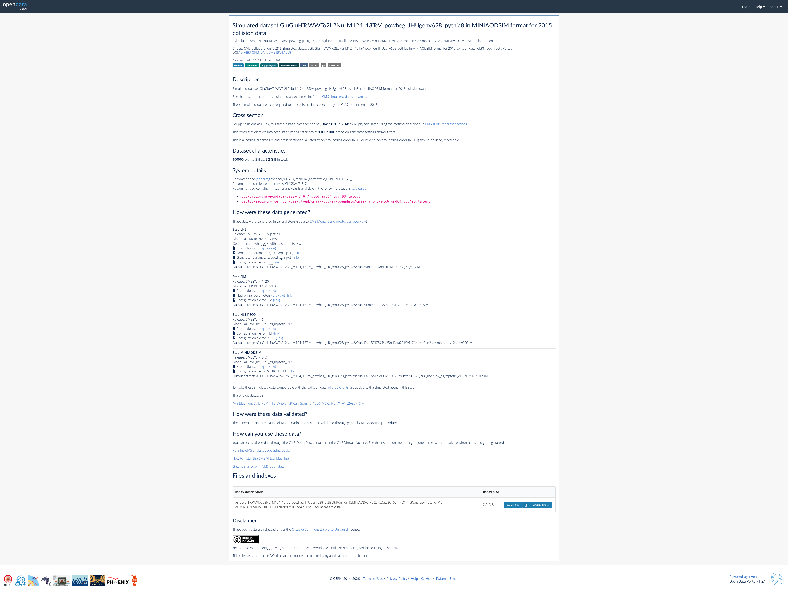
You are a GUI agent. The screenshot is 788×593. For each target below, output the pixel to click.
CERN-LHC (334, 65)
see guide (359, 188)
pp (323, 65)
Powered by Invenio (744, 576)
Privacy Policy (396, 578)
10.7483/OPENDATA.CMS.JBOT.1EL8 (265, 52)
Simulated (252, 65)
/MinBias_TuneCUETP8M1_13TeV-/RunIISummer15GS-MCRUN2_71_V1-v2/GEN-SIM (298, 403)
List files (515, 505)
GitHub (426, 578)
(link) (295, 252)
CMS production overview (338, 221)
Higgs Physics (269, 65)
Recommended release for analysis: (258, 183)
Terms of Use (373, 578)
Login (746, 7)
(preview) (269, 248)
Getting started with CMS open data (258, 466)
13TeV (314, 65)
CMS (304, 65)
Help (414, 578)
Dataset (238, 65)
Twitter (441, 578)
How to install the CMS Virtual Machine (261, 458)
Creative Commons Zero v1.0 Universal (320, 529)
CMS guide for (446, 124)
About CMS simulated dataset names (339, 96)
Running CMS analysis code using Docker (262, 450)
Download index (541, 505)
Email (454, 578)
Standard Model (289, 65)
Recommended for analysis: (260, 179)
